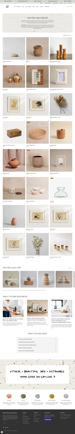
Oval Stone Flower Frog (7, 61)
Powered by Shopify (14, 430)
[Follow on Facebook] (3, 427)
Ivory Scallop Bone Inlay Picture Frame (56, 89)
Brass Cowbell (5, 89)
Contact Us (69, 3)
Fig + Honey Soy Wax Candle (7, 201)
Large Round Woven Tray (30, 145)
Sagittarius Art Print (29, 229)
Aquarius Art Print (6, 257)
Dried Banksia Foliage (30, 257)
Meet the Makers (55, 3)
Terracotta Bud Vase (6, 229)
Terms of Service (36, 418)
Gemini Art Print (52, 229)
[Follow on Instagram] (5, 427)
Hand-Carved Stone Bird (30, 201)
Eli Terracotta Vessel (6, 173)
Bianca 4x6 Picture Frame (54, 173)
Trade (65, 3)
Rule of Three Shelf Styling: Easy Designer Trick (13, 320)
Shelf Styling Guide (26, 423)
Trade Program (36, 421)
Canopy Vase (52, 201)
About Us (41, 3)
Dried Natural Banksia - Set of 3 (55, 117)
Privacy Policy (36, 419)
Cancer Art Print (5, 117)
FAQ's (35, 416)
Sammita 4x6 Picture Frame (31, 89)
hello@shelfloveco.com (67, 414)
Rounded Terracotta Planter (31, 173)
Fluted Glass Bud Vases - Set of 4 (55, 257)
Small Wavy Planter (53, 145)
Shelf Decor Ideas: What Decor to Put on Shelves (36, 319)
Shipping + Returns (37, 414)
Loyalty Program (25, 421)
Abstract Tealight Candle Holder (55, 61)
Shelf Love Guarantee (48, 3)
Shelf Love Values (25, 419)
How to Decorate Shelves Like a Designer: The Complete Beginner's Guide (61, 321)
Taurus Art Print (29, 117)
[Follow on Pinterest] (7, 427)
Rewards (61, 3)
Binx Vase (28, 61)
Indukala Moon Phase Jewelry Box (8, 145)
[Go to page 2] (40, 261)
